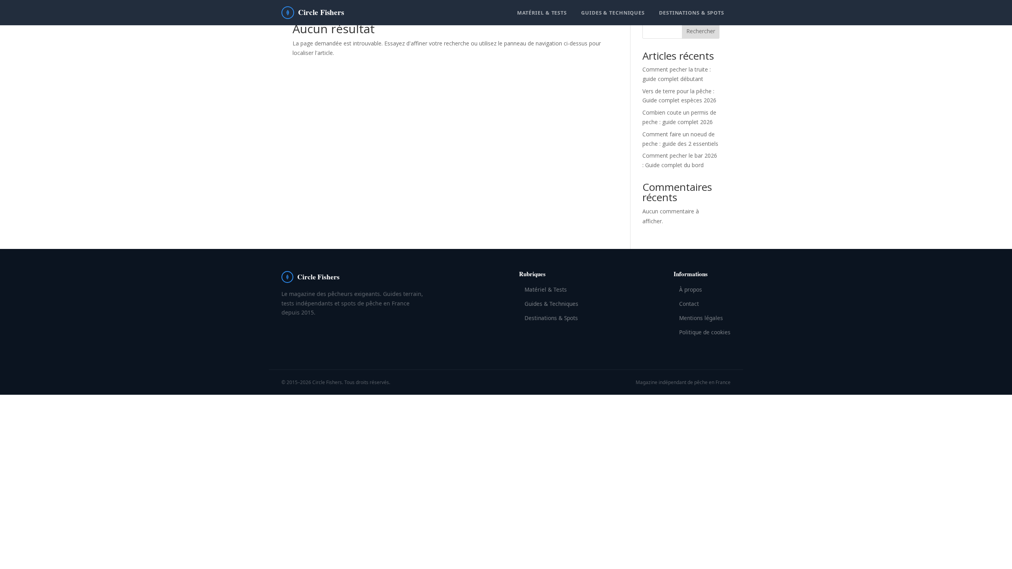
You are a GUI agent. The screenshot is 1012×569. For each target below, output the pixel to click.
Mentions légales (701, 318)
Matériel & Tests (542, 12)
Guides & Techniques (613, 12)
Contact (689, 303)
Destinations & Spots (691, 12)
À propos (690, 289)
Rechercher (700, 31)
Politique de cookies (705, 332)
